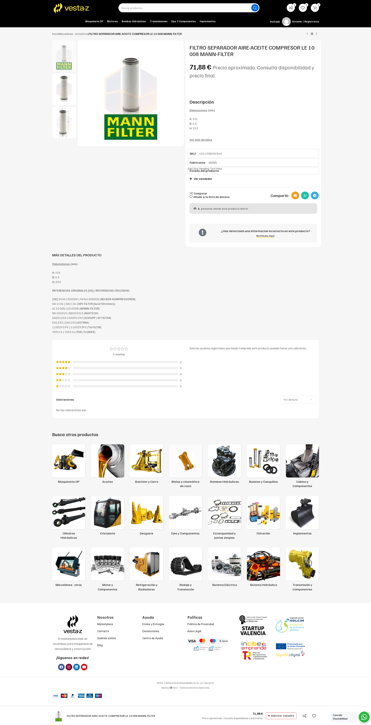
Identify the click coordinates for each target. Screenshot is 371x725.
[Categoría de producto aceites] (107, 465)
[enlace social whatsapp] (305, 195)
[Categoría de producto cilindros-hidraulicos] (68, 519)
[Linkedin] (76, 667)
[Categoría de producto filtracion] (263, 516)
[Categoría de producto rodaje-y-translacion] (185, 570)
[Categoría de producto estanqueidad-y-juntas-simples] (224, 519)
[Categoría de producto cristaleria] (107, 516)
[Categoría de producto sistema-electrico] (224, 568)
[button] (251, 178)
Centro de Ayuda (152, 638)
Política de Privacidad (200, 624)
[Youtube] (84, 667)
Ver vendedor (203, 178)
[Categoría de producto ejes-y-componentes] (185, 516)
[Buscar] (255, 8)
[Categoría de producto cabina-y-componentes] (302, 467)
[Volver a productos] (312, 34)
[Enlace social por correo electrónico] (295, 195)
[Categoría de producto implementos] (302, 516)
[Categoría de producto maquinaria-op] (68, 465)
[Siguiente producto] (316, 34)
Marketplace (105, 624)
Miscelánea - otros (70, 33)
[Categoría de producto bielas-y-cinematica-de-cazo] (185, 467)
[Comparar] (304, 716)
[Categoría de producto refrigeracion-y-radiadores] (146, 570)
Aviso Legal (194, 631)
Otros (85, 33)
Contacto (103, 631)
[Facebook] (61, 667)
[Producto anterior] (307, 34)
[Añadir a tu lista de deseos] (314, 716)
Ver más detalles (200, 139)
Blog (100, 645)
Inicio (55, 33)
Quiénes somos (106, 638)
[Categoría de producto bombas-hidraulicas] (224, 465)
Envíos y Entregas (153, 624)
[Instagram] (69, 667)
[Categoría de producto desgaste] (146, 516)
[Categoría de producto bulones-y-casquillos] (263, 465)
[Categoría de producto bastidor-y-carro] (146, 465)
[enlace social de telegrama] (315, 195)
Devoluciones (150, 631)
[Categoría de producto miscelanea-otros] (68, 568)
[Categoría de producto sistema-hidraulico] (263, 568)
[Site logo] (71, 7)
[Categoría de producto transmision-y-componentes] (302, 570)
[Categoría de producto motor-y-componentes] (107, 570)
